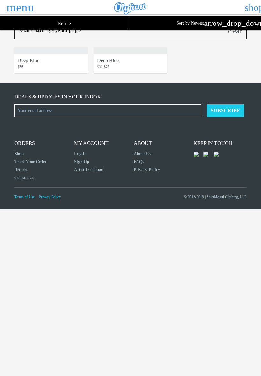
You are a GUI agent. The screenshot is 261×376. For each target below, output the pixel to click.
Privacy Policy (147, 169)
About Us (142, 153)
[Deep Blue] (51, 50)
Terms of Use (24, 197)
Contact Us (24, 177)
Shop (19, 153)
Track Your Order (30, 161)
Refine (64, 23)
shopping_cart (250, 7)
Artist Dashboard (89, 169)
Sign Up (81, 161)
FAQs (139, 161)
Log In (80, 153)
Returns (21, 169)
